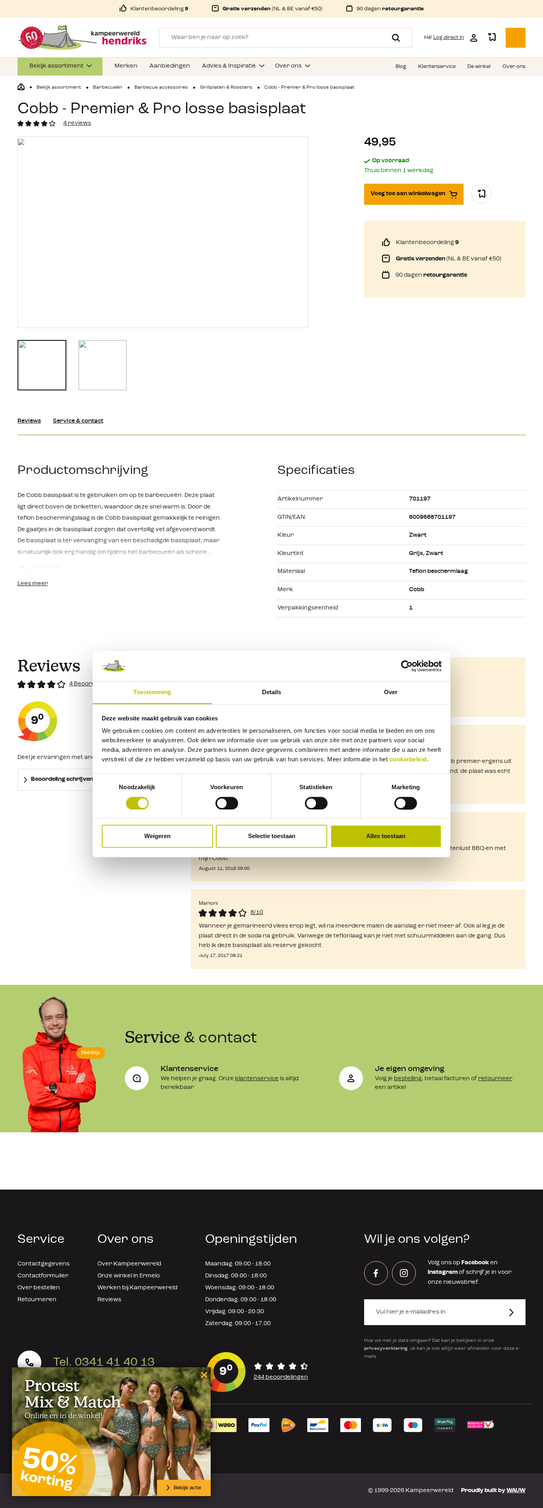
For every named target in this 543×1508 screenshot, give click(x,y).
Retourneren (36, 1300)
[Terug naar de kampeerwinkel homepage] (21, 87)
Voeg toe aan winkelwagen (407, 194)
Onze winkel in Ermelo (128, 1276)
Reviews (29, 421)
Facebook (475, 1263)
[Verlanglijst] (492, 38)
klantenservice (257, 1079)
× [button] (203, 1374)
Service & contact (78, 421)
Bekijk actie (187, 1488)
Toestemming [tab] (152, 692)
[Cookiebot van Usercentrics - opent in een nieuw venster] (407, 666)
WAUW (516, 1491)
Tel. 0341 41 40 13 (104, 1362)
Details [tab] (271, 692)
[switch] (226, 803)
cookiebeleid (408, 759)
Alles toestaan (385, 836)
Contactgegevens (43, 1264)
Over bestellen (38, 1288)
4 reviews (77, 123)
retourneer (495, 1079)
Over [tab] (391, 692)
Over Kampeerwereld (129, 1264)
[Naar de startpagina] (82, 38)
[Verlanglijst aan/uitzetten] (481, 194)
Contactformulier (42, 1276)
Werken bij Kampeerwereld (137, 1288)
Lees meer (32, 584)
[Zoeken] (393, 37)
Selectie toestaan (271, 836)
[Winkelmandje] (516, 38)
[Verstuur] (516, 1312)
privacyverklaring (385, 1348)
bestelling (408, 1079)
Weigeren (157, 836)
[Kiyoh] (257, 1372)
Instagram (443, 1272)
